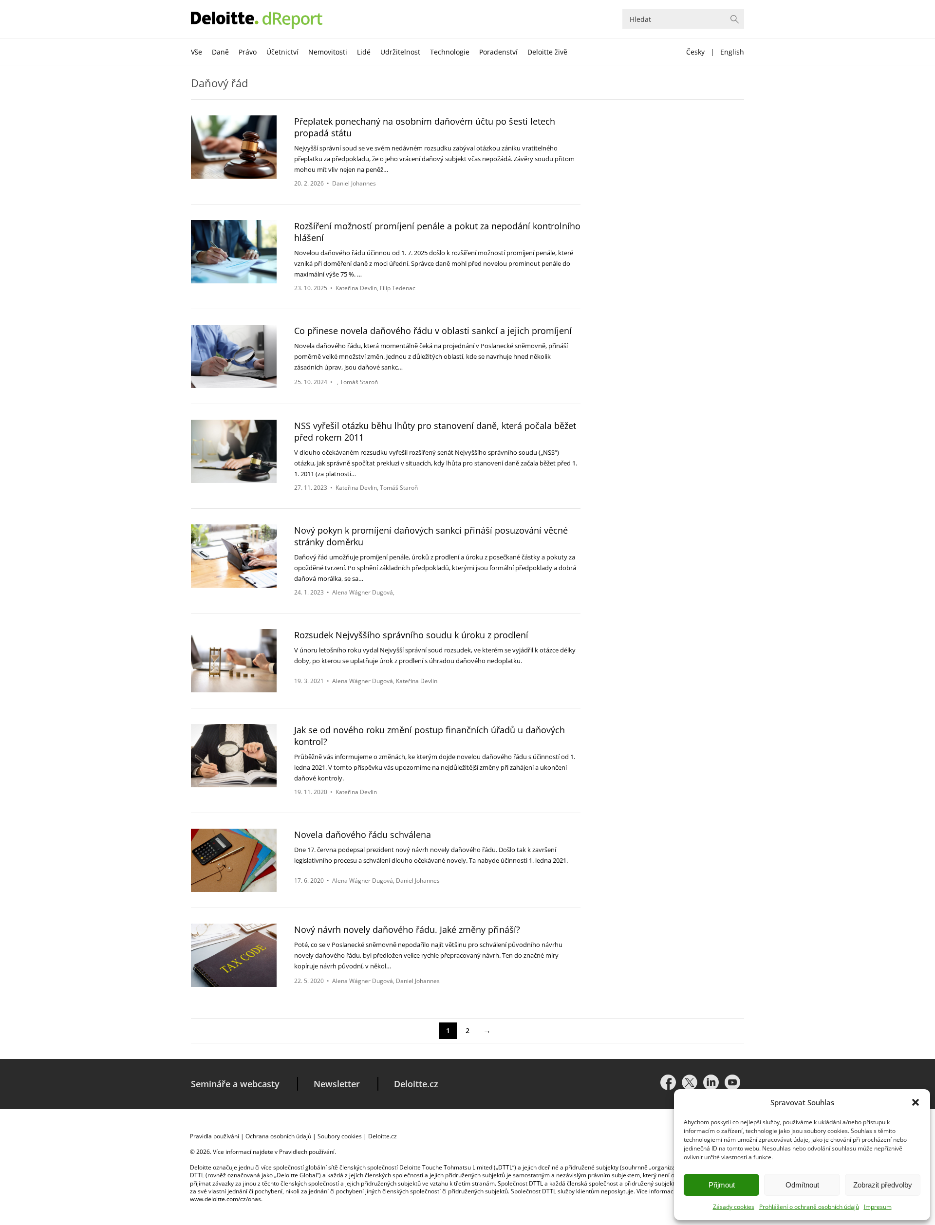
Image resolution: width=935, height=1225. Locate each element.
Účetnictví (282, 51)
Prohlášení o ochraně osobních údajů (809, 1207)
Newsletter (337, 1084)
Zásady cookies (733, 1207)
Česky (695, 51)
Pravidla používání (214, 1136)
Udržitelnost (400, 51)
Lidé (364, 51)
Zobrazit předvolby (882, 1185)
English (732, 51)
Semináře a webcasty (235, 1084)
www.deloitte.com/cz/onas (225, 1199)
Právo (248, 51)
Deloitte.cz (416, 1084)
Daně (220, 51)
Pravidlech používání (307, 1152)
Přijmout (722, 1185)
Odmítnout (802, 1185)
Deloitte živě (547, 51)
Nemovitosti (327, 51)
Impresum (878, 1207)
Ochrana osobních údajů (278, 1136)
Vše (196, 51)
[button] (915, 1102)
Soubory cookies (340, 1136)
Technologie (449, 51)
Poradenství (498, 51)
